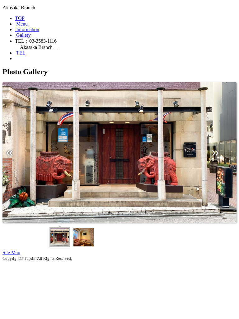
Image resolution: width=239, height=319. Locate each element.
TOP (20, 18)
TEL (21, 52)
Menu (22, 23)
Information (27, 29)
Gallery (23, 35)
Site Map (11, 252)
